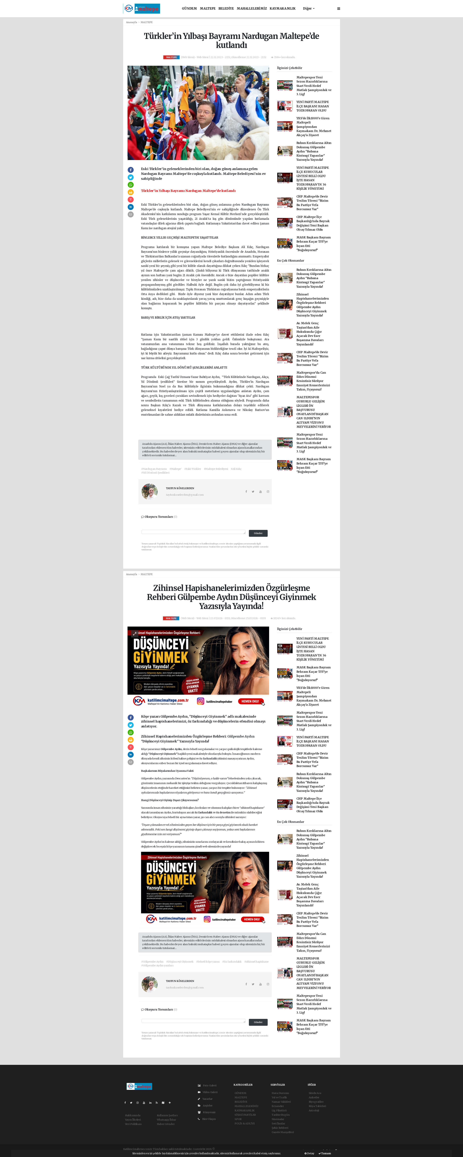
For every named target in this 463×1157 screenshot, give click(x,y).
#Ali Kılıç (236, 469)
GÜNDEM (189, 9)
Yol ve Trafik (279, 1097)
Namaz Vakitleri (281, 1101)
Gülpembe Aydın (240, 736)
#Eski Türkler (192, 469)
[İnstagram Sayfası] (139, 1102)
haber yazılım (273, 1149)
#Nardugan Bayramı (154, 469)
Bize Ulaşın (209, 1119)
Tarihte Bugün (281, 1114)
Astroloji (314, 1110)
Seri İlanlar (278, 1123)
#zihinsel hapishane (256, 961)
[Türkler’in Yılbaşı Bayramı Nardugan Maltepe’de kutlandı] (198, 112)
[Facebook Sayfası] (126, 1102)
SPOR (238, 1119)
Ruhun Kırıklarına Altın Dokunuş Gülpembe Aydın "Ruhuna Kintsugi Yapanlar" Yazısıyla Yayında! (314, 151)
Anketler (314, 1097)
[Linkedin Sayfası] (151, 1102)
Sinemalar (278, 1119)
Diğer (307, 9)
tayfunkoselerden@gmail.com (185, 494)
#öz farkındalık (232, 961)
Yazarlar (207, 1099)
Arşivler (207, 1105)
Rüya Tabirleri (317, 1106)
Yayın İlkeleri (133, 1119)
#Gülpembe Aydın (152, 961)
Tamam (326, 1153)
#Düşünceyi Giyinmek (179, 961)
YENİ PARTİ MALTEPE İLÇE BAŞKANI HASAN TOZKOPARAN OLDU (312, 106)
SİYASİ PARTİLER (245, 1114)
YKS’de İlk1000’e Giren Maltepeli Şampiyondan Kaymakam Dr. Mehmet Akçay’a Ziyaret (313, 127)
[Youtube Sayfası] (145, 1102)
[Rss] (158, 1102)
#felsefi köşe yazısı (208, 961)
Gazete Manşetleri (283, 1132)
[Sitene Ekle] (171, 1102)
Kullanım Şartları (167, 1115)
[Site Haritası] (164, 1102)
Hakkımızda (132, 1115)
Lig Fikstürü (279, 1110)
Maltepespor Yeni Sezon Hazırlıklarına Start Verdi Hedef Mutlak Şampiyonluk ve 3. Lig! (314, 86)
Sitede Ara (315, 1093)
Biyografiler (316, 1101)
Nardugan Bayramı (255, 204)
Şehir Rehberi (280, 1127)
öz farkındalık (208, 758)
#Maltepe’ (175, 469)
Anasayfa (132, 22)
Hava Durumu (280, 1093)
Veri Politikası (133, 1124)
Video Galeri (209, 1092)
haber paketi (241, 1149)
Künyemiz (209, 1112)
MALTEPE (208, 9)
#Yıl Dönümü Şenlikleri (155, 472)
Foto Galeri (209, 1085)
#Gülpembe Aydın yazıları (157, 965)
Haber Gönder (166, 1124)
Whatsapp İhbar (166, 1119)
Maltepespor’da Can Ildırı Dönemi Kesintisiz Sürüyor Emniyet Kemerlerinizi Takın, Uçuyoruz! (313, 381)
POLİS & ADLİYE (245, 1123)
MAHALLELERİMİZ (252, 9)
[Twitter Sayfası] (132, 1102)
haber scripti (257, 1149)
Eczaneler (278, 1106)
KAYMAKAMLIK (283, 9)
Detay (310, 1153)
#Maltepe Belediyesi (216, 469)
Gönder (258, 533)
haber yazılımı (224, 1149)
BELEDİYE (226, 9)
